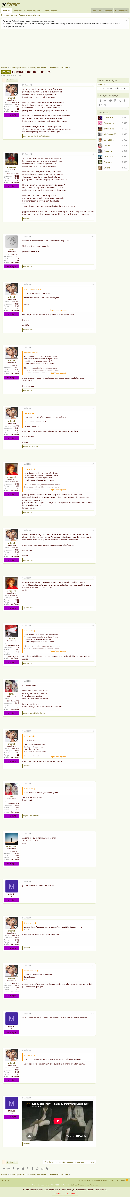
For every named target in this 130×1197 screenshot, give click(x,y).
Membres (18, 10)
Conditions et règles (99, 1180)
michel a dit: (28, 469)
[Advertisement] (65, 48)
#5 (93, 347)
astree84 (11, 477)
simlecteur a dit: (30, 971)
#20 (93, 1098)
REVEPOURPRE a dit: (31, 289)
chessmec (11, 167)
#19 (93, 1050)
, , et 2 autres (37, 136)
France (6, 1180)
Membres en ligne (107, 80)
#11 (93, 681)
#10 (93, 626)
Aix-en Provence (13, 656)
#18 (93, 1013)
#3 (93, 236)
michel (5, 75)
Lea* (11, 249)
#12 (93, 731)
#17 (93, 966)
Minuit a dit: (28, 1055)
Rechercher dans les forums (29, 15)
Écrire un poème (34, 10)
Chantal (11, 638)
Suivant (13, 80)
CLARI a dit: (28, 736)
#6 (93, 408)
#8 (93, 530)
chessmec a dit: (29, 353)
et (31, 446)
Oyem (107, 167)
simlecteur (11, 846)
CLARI (11, 694)
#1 (93, 85)
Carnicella (109, 123)
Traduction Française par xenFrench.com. (84, 1185)
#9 (93, 578)
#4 (93, 284)
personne (108, 117)
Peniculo (101, 84)
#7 (93, 464)
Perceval (108, 150)
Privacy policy (114, 1180)
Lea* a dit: (28, 413)
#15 (93, 881)
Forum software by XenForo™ (50, 1185)
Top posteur (104, 112)
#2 (93, 154)
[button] (24, 10)
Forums (6, 10)
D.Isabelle (109, 139)
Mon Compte (51, 10)
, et (35, 713)
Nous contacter (84, 1180)
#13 (93, 784)
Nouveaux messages (9, 15)
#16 (93, 918)
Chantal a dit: (29, 923)
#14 (93, 833)
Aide (123, 1180)
